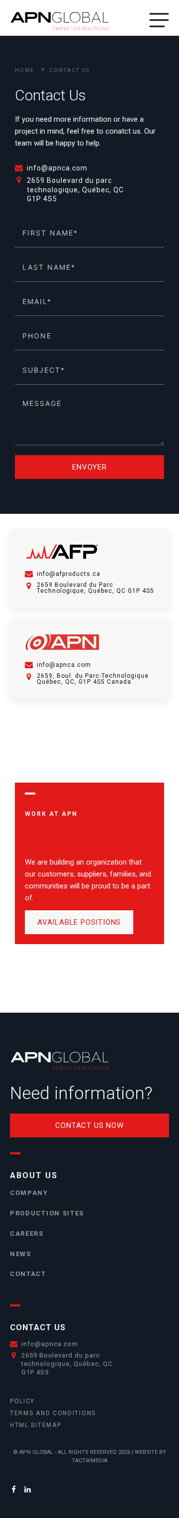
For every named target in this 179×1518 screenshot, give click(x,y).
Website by (150, 1452)
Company (29, 1193)
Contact (28, 1274)
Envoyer (89, 467)
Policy (22, 1401)
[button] (159, 20)
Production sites (47, 1213)
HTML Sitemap (35, 1425)
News (20, 1254)
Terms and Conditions (53, 1413)
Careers (27, 1233)
